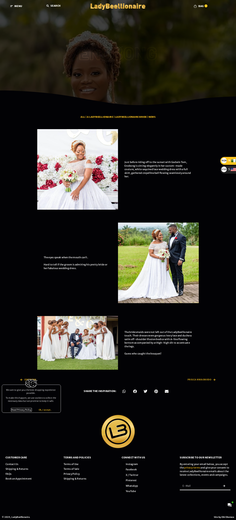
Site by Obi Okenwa (224, 517)
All (83, 117)
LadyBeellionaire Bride (131, 117)
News (152, 117)
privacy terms (192, 467)
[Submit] (224, 486)
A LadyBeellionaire (100, 117)
